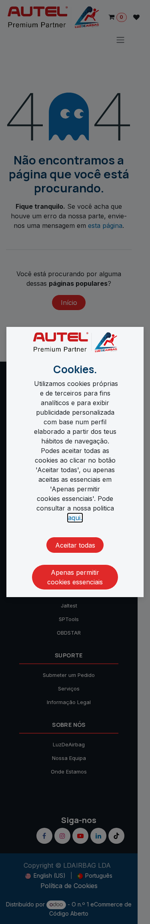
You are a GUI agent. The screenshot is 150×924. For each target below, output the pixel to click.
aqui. (75, 518)
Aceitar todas (75, 545)
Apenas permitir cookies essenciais (75, 577)
